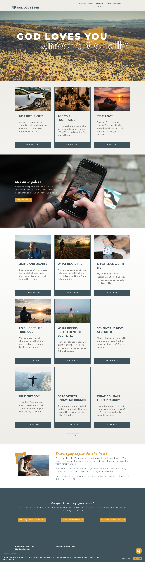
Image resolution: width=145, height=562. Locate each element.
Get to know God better (111, 520)
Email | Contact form (71, 520)
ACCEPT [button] (138, 558)
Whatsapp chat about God (31, 520)
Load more (72, 435)
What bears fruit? (72, 263)
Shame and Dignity (32, 263)
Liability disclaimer (23, 549)
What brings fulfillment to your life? (69, 332)
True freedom (29, 396)
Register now (22, 200)
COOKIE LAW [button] (125, 558)
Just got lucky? (30, 116)
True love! (105, 116)
